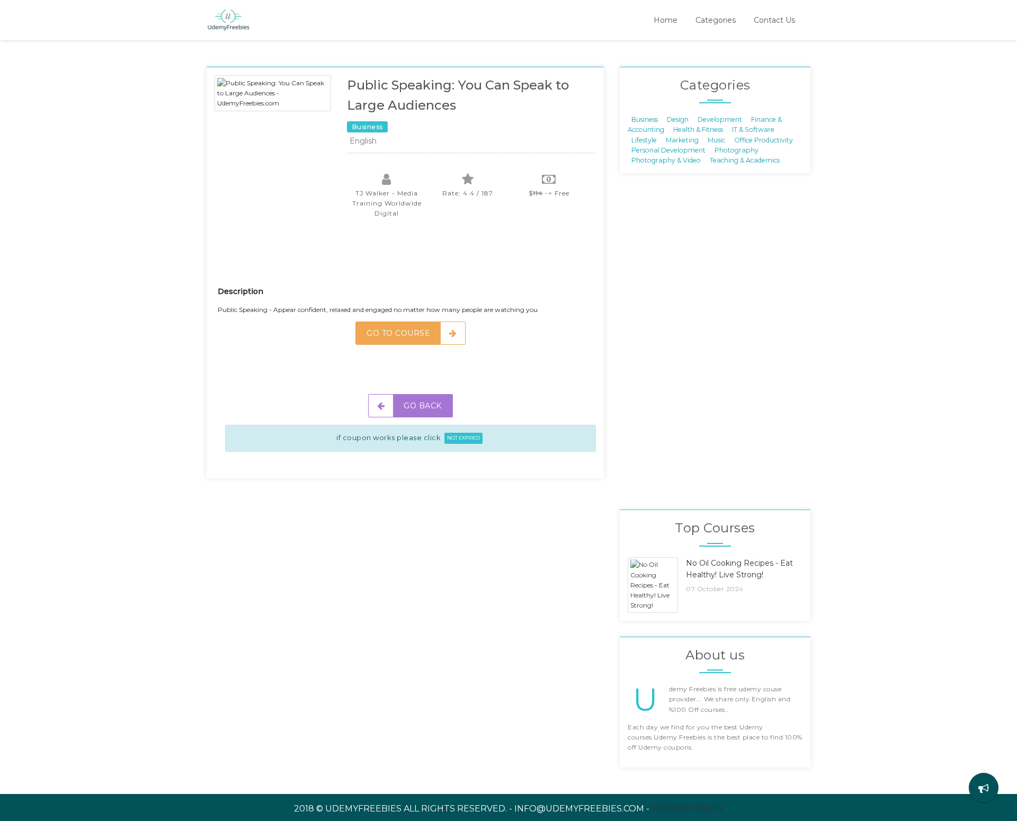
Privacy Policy (688, 809)
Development (720, 119)
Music (716, 140)
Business (644, 119)
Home (665, 20)
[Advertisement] (410, 258)
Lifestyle (644, 140)
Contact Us (774, 20)
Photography (737, 150)
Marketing (682, 140)
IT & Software (753, 129)
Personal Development (668, 150)
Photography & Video (666, 160)
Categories (715, 20)
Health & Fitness (698, 129)
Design (678, 119)
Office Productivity (763, 140)
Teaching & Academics (745, 160)
